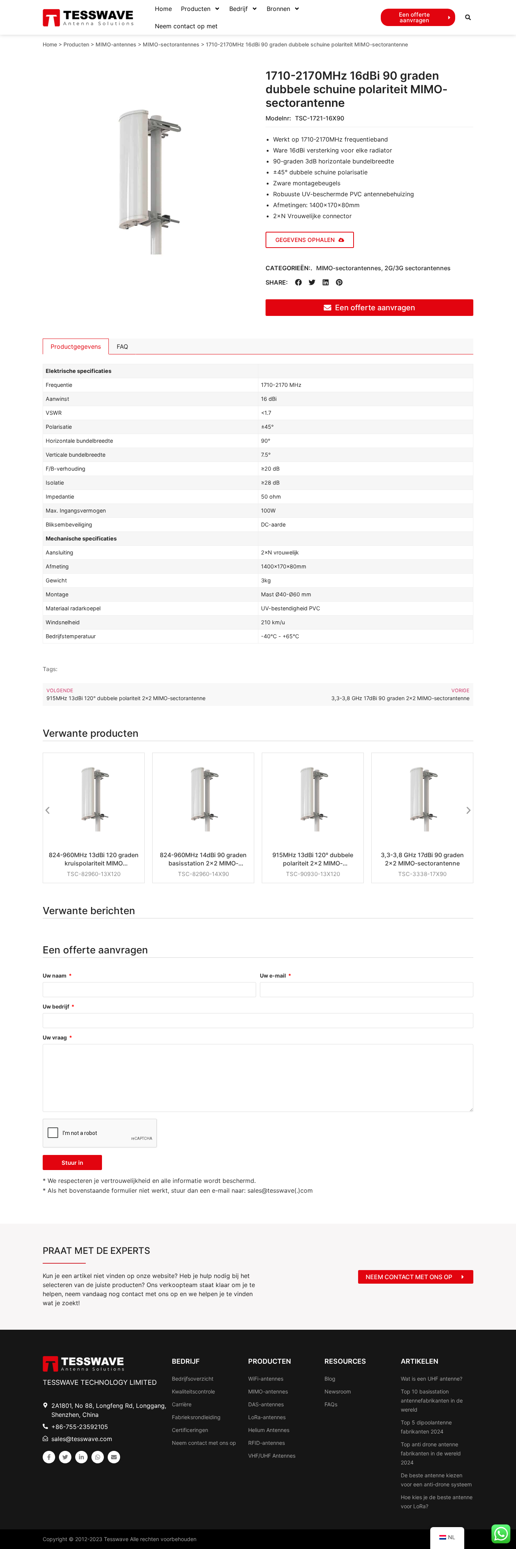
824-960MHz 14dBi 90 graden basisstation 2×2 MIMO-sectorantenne (203, 859)
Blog (329, 1378)
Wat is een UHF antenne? (431, 1378)
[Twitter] (65, 1457)
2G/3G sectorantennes (418, 268)
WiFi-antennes (265, 1378)
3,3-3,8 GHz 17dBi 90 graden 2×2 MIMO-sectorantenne (422, 859)
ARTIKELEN (419, 1361)
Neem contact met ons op (204, 1443)
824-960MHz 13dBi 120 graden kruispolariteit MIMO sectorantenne (94, 859)
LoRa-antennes (267, 1417)
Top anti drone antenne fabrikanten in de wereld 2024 (431, 1453)
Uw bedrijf (56, 1007)
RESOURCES (345, 1361)
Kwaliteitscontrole (193, 1391)
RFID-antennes (266, 1443)
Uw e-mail (273, 976)
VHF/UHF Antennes (271, 1455)
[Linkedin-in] (81, 1457)
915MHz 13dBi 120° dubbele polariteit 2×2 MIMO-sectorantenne (312, 859)
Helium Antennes (268, 1430)
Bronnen (278, 8)
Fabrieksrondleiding (196, 1417)
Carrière (182, 1404)
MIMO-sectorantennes (171, 44)
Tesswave (116, 1539)
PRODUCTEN (269, 1361)
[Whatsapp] (97, 1457)
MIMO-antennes (116, 44)
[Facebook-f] (49, 1457)
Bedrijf (238, 8)
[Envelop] (114, 1457)
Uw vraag (55, 1038)
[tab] (76, 346)
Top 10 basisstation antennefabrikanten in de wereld (432, 1400)
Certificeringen (190, 1430)
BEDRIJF (186, 1361)
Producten (195, 8)
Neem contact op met (186, 26)
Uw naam (55, 976)
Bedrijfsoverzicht (192, 1378)
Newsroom (337, 1391)
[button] (468, 17)
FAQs (330, 1404)
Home (163, 8)
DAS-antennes (266, 1404)
